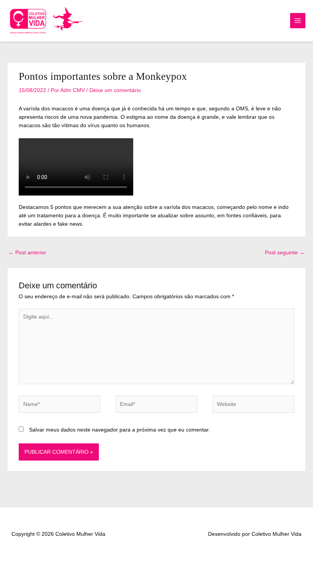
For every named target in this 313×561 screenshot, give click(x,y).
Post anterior (27, 252)
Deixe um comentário (115, 90)
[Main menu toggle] (298, 21)
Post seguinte (285, 252)
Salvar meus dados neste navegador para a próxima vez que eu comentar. (119, 430)
